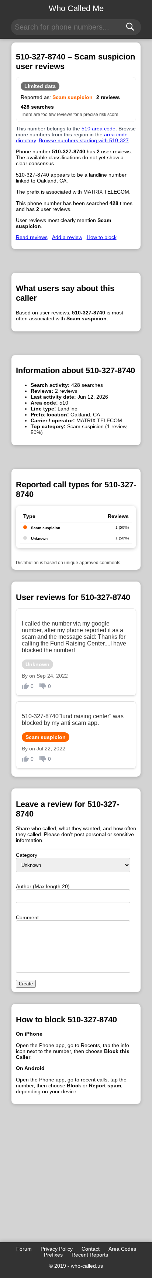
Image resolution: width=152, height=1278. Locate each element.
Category (26, 855)
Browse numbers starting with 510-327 (84, 140)
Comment (27, 917)
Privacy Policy (57, 1249)
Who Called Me (76, 8)
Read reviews (32, 237)
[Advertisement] (76, 1183)
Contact (91, 1249)
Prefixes (53, 1255)
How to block (102, 237)
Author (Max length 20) (43, 886)
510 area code (98, 129)
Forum (24, 1249)
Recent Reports (90, 1255)
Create (26, 983)
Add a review (67, 237)
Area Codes (122, 1249)
